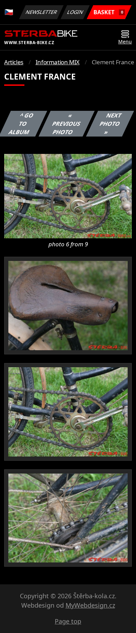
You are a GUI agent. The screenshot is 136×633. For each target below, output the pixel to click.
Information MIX (58, 62)
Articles (13, 62)
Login (75, 12)
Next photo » (110, 124)
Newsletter (41, 12)
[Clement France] (68, 195)
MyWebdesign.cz (90, 605)
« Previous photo (66, 124)
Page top (68, 621)
